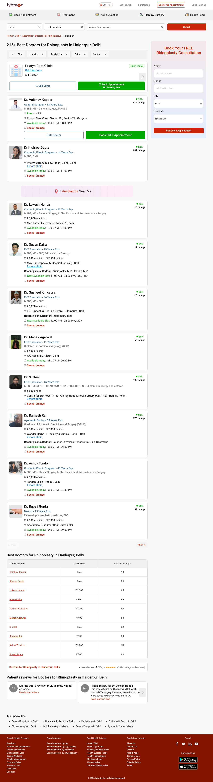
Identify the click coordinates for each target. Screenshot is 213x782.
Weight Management (16, 759)
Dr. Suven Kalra (35, 244)
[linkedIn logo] (190, 745)
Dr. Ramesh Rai (35, 415)
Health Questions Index (98, 749)
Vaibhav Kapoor (17, 572)
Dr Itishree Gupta (36, 147)
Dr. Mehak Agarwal (38, 337)
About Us (131, 743)
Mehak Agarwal (17, 617)
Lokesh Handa (16, 590)
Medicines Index (95, 759)
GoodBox (11, 772)
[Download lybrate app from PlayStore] (188, 762)
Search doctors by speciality (60, 749)
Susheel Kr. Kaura (18, 608)
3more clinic (34, 398)
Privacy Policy (133, 759)
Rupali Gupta (16, 654)
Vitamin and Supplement (18, 746)
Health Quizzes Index (97, 753)
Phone (157, 81)
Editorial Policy (134, 762)
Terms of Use (133, 756)
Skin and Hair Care (15, 753)
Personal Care (13, 765)
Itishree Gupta (16, 581)
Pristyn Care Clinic (38, 66)
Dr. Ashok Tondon (37, 463)
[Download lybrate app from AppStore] (188, 769)
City (156, 96)
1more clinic (34, 166)
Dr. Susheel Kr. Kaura (39, 292)
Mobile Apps (133, 753)
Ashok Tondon (16, 645)
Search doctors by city (57, 743)
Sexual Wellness (14, 756)
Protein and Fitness (16, 749)
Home (10, 35)
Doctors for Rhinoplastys (48, 35)
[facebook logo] (177, 745)
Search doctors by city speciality (62, 753)
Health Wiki (92, 743)
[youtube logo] (197, 745)
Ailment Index (93, 762)
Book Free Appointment (171, 4)
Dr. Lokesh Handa (37, 205)
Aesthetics (27, 35)
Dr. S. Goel (32, 377)
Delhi (17, 35)
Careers (130, 749)
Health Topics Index (96, 756)
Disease (158, 111)
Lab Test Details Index (97, 765)
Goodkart (11, 743)
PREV (13, 545)
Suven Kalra (15, 599)
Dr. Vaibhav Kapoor (38, 100)
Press (129, 765)
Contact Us (132, 746)
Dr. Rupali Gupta (36, 506)
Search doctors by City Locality (61, 746)
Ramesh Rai (15, 636)
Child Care (11, 768)
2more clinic (34, 437)
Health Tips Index (95, 746)
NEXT (140, 545)
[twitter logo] (184, 745)
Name (157, 66)
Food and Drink (14, 762)
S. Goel (13, 627)
